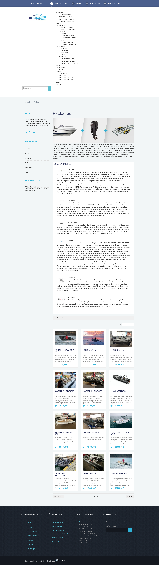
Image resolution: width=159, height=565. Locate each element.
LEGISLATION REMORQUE (67, 74)
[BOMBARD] (61, 280)
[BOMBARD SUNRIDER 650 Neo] (65, 421)
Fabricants (31, 141)
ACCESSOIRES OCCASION (67, 21)
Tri (120, 324)
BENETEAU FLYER (67, 27)
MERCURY (62, 67)
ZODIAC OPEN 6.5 (117, 350)
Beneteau (28, 158)
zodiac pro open (43, 125)
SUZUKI (61, 69)
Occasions (59, 13)
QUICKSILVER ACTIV (67, 36)
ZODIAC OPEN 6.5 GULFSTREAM (61, 474)
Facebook (31, 540)
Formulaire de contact (86, 522)
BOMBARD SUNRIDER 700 (64, 391)
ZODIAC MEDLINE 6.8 (118, 391)
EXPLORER (64, 48)
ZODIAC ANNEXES (67, 42)
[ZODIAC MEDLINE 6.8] (121, 380)
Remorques (59, 71)
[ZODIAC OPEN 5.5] (93, 339)
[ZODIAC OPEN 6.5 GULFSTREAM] (65, 463)
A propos (58, 82)
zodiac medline (45, 123)
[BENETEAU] (61, 171)
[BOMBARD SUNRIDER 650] (93, 380)
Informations (32, 180)
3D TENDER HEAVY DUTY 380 (64, 351)
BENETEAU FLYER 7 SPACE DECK (120, 433)
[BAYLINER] (61, 201)
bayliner (32, 119)
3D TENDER (62, 57)
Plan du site (55, 541)
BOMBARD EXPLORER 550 (92, 432)
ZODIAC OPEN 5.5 (89, 350)
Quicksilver (28, 168)
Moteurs (58, 65)
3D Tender (33, 121)
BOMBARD (62, 46)
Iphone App (31, 549)
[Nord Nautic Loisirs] (37, 17)
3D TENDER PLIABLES (68, 61)
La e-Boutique (95, 3)
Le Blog (79, 3)
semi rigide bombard (31, 125)
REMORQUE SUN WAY (66, 80)
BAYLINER (62, 32)
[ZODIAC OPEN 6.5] (121, 339)
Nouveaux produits (58, 522)
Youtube (30, 544)
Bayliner (27, 153)
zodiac (27, 119)
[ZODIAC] (61, 241)
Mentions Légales (30, 191)
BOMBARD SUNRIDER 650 (92, 391)
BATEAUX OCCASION (65, 15)
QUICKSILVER (63, 34)
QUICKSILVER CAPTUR (68, 38)
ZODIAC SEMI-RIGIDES (68, 44)
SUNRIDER (64, 50)
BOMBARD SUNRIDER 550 (120, 473)
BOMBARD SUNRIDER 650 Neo (64, 433)
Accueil (27, 102)
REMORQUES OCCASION (66, 19)
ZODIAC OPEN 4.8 (89, 473)
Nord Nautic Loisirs (61, 3)
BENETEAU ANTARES (68, 29)
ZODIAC (61, 40)
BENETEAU (62, 25)
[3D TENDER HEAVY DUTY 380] (65, 339)
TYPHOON (64, 55)
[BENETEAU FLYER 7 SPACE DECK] (121, 421)
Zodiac (27, 172)
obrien (38, 123)
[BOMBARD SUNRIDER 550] (121, 463)
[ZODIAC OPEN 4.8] (93, 463)
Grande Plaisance (114, 3)
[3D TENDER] (61, 299)
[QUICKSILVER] (61, 223)
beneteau (32, 123)
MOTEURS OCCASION (65, 17)
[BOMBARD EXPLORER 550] (93, 421)
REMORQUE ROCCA (65, 76)
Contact (58, 84)
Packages (59, 23)
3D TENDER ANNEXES (68, 59)
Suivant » (130, 496)
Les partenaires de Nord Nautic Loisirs (37, 188)
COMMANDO (65, 53)
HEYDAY (27, 163)
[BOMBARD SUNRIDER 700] (65, 380)
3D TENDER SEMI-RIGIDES (69, 63)
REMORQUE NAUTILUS (66, 78)
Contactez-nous (57, 526)
